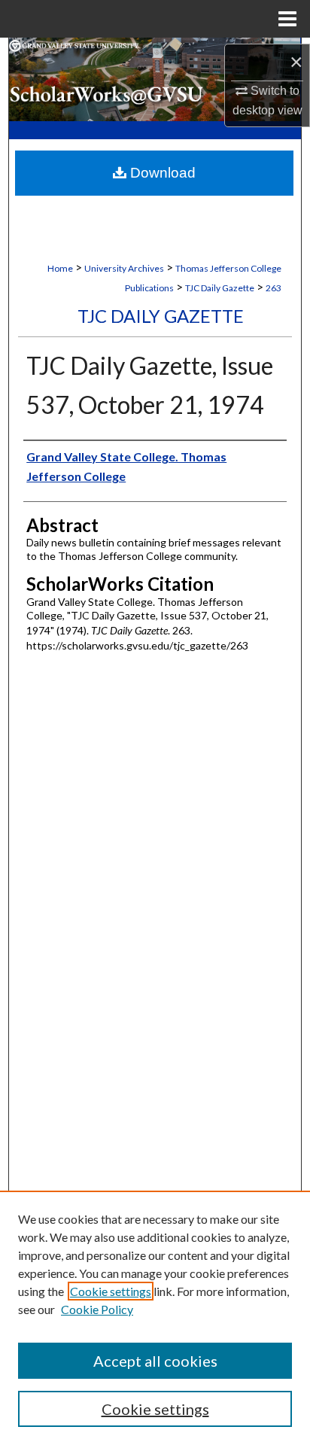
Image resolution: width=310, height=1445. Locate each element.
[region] (155, 1318)
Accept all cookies (155, 1361)
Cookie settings (110, 1291)
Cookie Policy (97, 1309)
